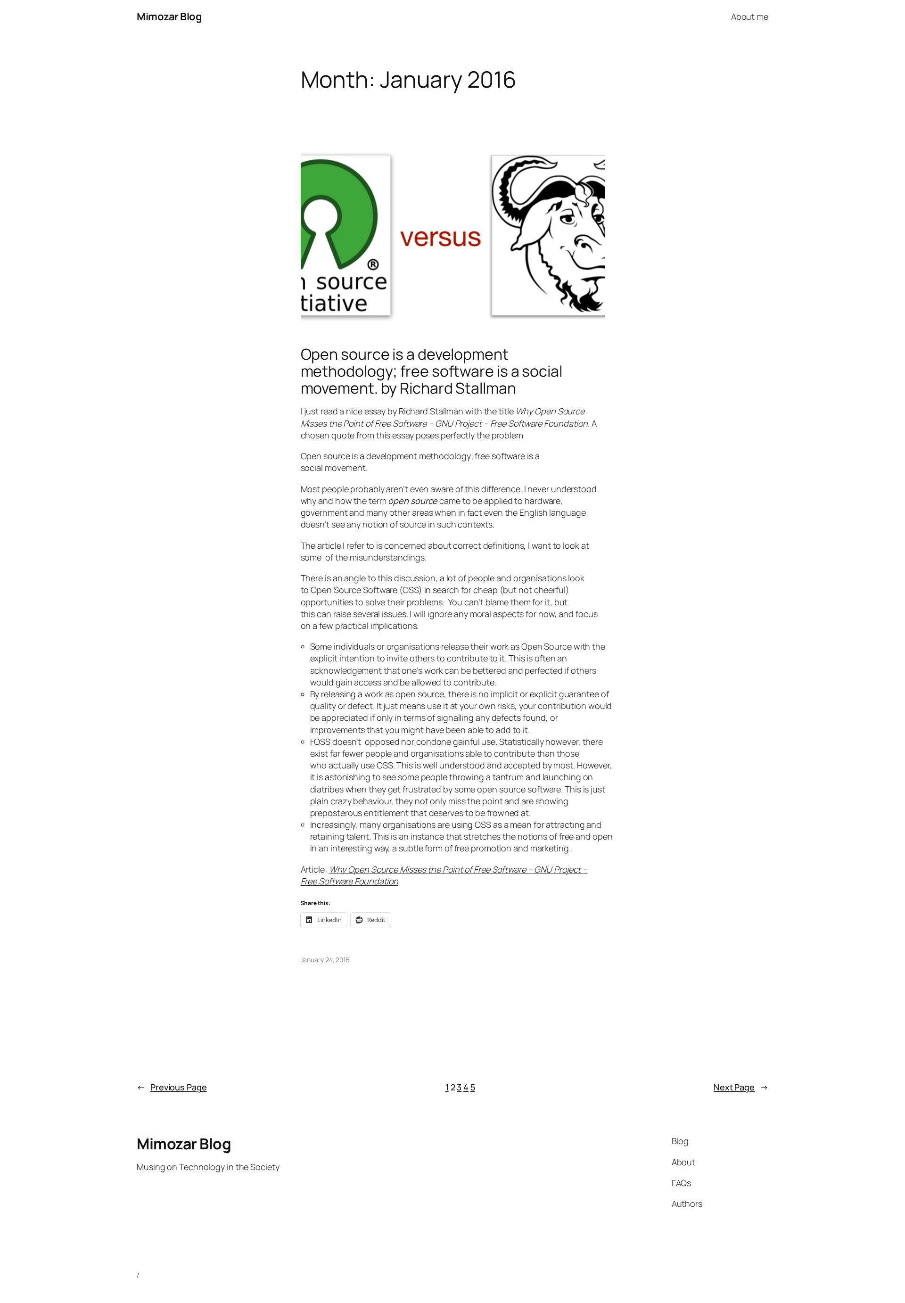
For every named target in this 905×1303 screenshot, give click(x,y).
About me (749, 16)
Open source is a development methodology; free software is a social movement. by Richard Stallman (431, 371)
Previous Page (172, 1087)
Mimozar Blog (169, 16)
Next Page (741, 1087)
